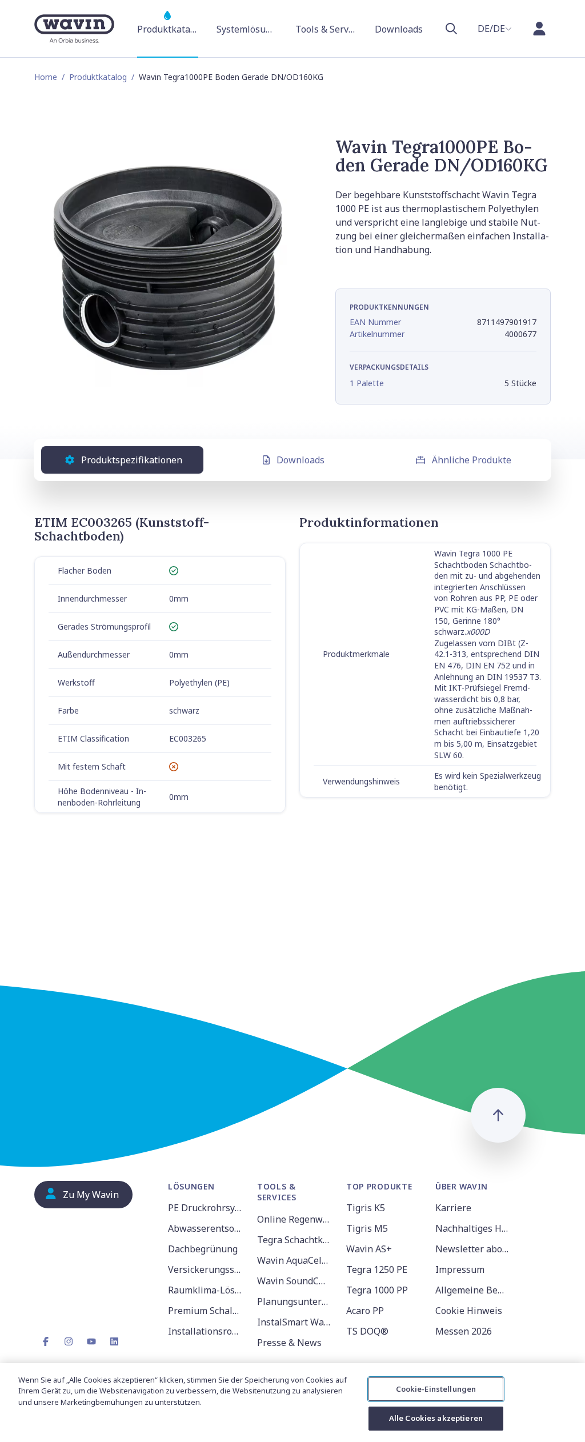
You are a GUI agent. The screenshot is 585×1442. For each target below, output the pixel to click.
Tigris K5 (365, 1207)
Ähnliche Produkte (471, 460)
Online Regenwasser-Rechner (294, 1219)
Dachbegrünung (203, 1249)
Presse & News (289, 1342)
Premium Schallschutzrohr (205, 1310)
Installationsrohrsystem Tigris (205, 1331)
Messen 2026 (463, 1331)
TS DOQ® (367, 1331)
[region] (292, 1402)
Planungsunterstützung (294, 1301)
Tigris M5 (367, 1228)
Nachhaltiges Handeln (473, 1228)
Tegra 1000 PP (377, 1290)
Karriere (453, 1207)
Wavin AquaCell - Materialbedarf (294, 1260)
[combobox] (495, 28)
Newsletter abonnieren (473, 1249)
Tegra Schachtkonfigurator (294, 1239)
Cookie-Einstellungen (436, 1389)
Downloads (300, 460)
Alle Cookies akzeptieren (436, 1418)
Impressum (459, 1269)
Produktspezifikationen (131, 460)
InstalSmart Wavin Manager (294, 1322)
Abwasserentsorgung (205, 1228)
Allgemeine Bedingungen (473, 1290)
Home (45, 76)
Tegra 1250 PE (376, 1269)
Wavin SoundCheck (294, 1281)
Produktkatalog (98, 76)
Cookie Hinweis (468, 1310)
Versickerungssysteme (205, 1269)
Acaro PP (365, 1310)
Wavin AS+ (369, 1249)
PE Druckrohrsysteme (205, 1207)
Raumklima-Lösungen (205, 1290)
